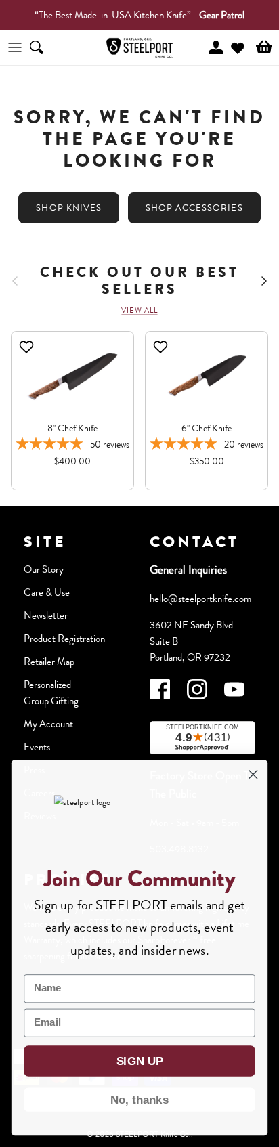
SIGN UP (139, 1061)
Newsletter (46, 615)
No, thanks (139, 1100)
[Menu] (15, 47)
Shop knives (68, 207)
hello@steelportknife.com (200, 598)
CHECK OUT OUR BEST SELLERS (139, 281)
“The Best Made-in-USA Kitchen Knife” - (139, 14)
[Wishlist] (238, 46)
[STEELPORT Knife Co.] (139, 47)
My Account (48, 723)
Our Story (44, 569)
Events (37, 746)
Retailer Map (49, 661)
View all (139, 310)
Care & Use (47, 592)
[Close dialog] (253, 774)
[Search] (45, 47)
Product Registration (64, 638)
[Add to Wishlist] (28, 347)
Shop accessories (194, 207)
